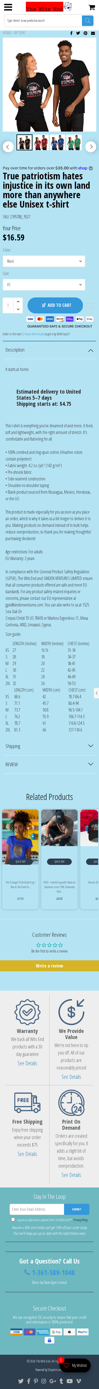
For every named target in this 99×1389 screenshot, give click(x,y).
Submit (76, 1209)
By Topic (20, 32)
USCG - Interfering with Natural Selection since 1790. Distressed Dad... (59, 886)
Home (7, 32)
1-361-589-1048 (53, 1272)
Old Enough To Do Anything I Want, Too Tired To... (20, 884)
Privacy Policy (80, 1220)
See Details (27, 1063)
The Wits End (43, 1361)
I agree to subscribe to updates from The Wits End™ (52, 1220)
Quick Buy (20, 862)
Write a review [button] (49, 966)
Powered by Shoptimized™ (49, 1369)
